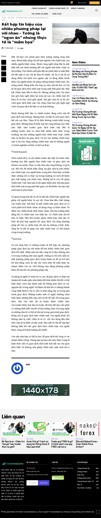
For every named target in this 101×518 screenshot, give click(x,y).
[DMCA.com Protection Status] (58, 479)
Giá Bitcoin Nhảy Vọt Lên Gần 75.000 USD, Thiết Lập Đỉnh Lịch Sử (84, 87)
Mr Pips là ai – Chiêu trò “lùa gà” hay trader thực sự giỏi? (13, 444)
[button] (96, 10)
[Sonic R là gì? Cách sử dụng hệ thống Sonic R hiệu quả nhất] (38, 429)
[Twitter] (3, 73)
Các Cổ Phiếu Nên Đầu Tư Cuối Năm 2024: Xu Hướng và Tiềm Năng (85, 101)
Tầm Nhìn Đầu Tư (78, 82)
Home (4, 18)
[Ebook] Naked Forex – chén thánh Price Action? (87, 444)
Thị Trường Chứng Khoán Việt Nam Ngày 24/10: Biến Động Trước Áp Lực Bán (85, 114)
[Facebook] (3, 62)
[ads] (17, 368)
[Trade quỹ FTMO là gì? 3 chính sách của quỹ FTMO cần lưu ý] (63, 429)
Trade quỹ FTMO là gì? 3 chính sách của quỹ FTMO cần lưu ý (62, 444)
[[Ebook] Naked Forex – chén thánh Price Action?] (87, 429)
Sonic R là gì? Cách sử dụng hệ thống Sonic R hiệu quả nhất (37, 444)
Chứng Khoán (77, 109)
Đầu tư (4, 439)
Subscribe (43, 483)
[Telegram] (3, 68)
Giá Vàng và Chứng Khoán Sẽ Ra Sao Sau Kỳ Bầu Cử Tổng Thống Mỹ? (84, 74)
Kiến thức (11, 18)
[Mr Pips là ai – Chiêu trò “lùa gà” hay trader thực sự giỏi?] (13, 429)
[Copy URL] (3, 79)
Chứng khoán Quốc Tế (80, 69)
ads (22, 48)
